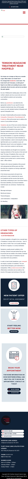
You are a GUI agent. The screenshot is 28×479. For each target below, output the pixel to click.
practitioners (9, 103)
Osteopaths (4, 117)
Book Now (14, 331)
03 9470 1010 (14, 7)
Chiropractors (10, 117)
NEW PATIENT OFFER (10, 433)
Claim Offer (14, 303)
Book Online (15, 389)
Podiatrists (3, 119)
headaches (13, 80)
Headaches (3, 125)
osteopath (24, 261)
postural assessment (16, 268)
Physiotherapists (19, 117)
